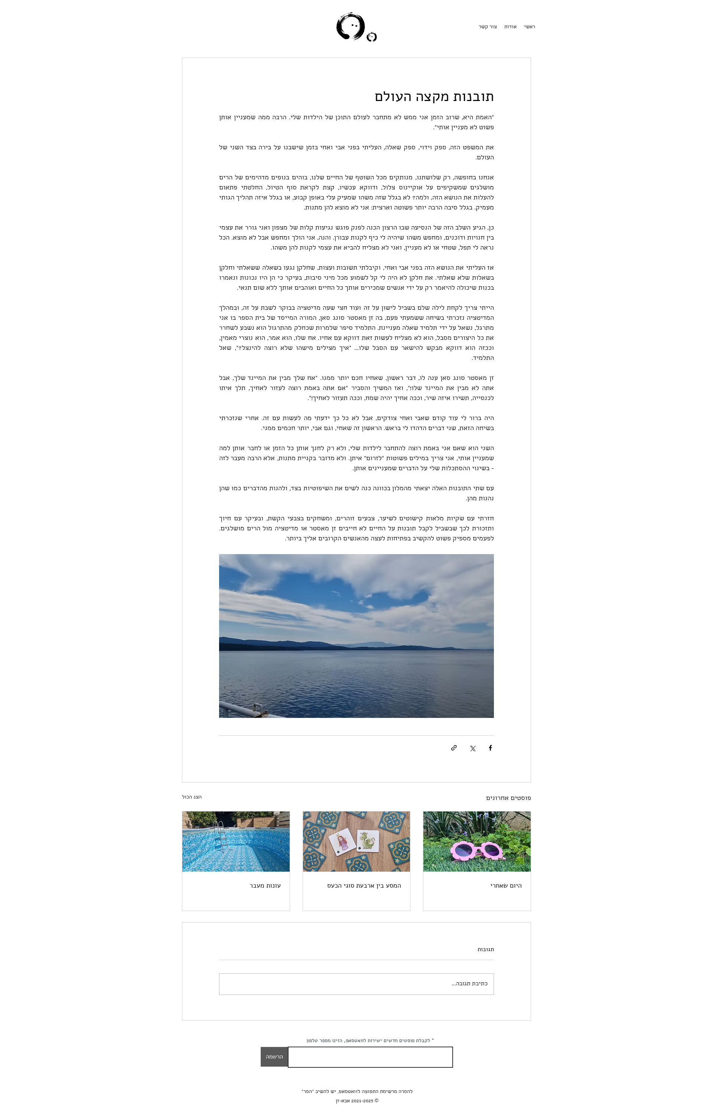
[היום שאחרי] (477, 841)
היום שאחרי (506, 885)
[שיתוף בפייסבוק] (490, 747)
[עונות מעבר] (236, 841)
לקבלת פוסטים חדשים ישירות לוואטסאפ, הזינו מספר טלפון (368, 1040)
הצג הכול (192, 797)
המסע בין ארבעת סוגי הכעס (364, 885)
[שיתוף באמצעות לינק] (454, 747)
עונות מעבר (265, 885)
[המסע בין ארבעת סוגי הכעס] (356, 841)
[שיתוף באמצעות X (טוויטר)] (472, 747)
